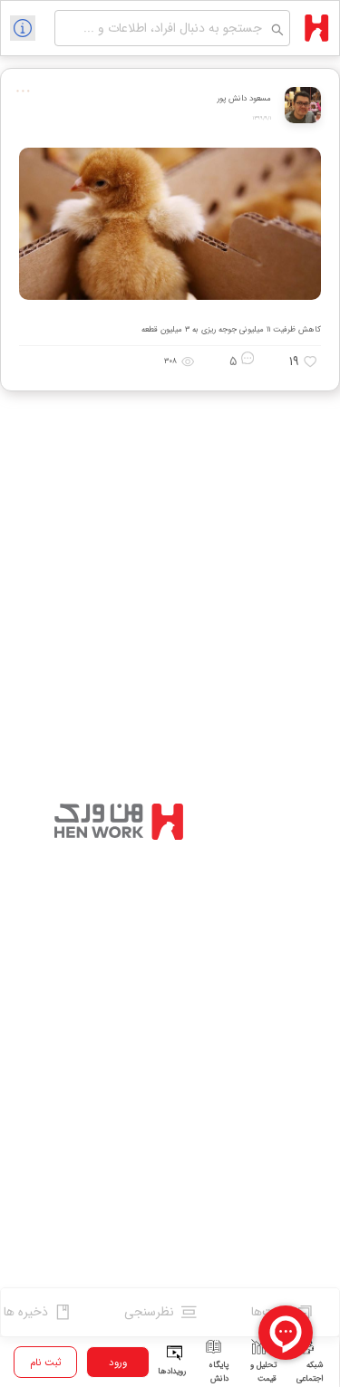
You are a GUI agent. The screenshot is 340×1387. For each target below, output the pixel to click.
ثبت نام (45, 1362)
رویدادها (172, 1371)
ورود (118, 1362)
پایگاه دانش (218, 1371)
